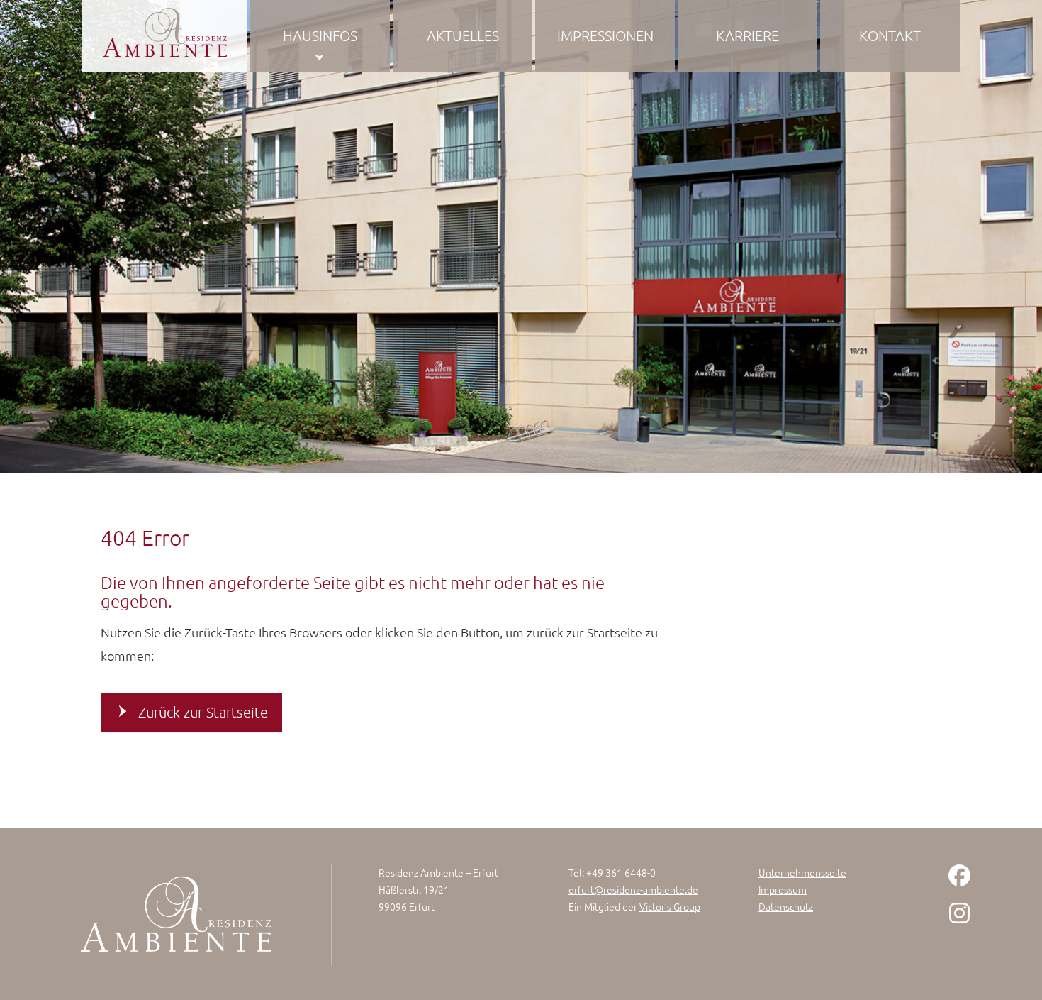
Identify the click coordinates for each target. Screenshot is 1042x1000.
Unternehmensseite (802, 872)
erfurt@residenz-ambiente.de (633, 889)
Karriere (747, 35)
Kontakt (890, 35)
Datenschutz (785, 906)
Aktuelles (463, 35)
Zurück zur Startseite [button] (203, 711)
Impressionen (605, 35)
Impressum (782, 889)
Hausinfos (320, 35)
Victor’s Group (669, 906)
